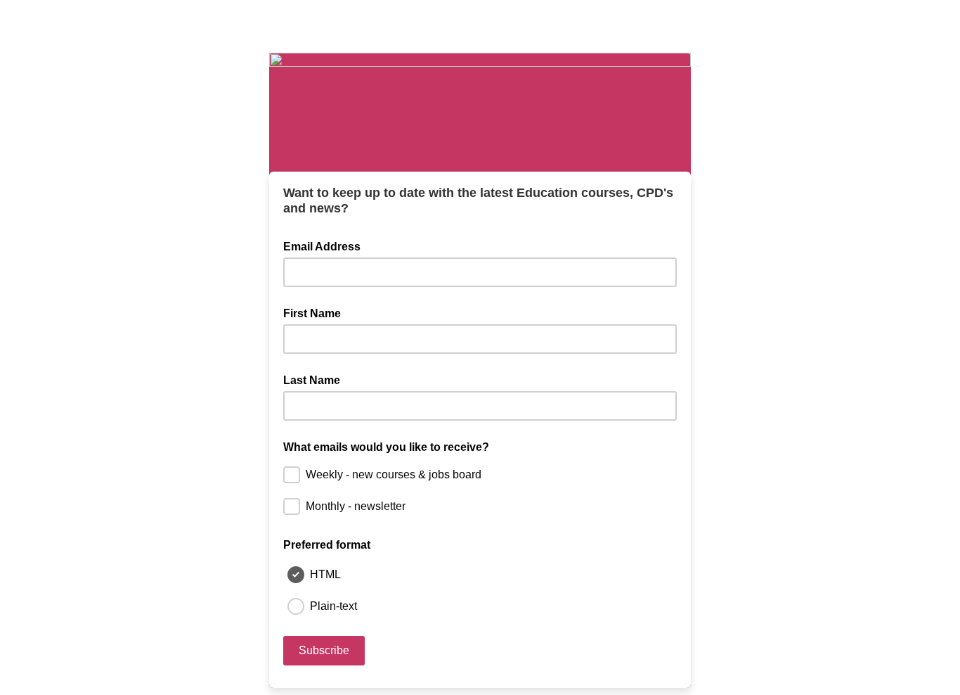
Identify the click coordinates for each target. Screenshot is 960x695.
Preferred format (326, 545)
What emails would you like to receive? (386, 447)
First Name (312, 313)
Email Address (326, 245)
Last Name (311, 380)
